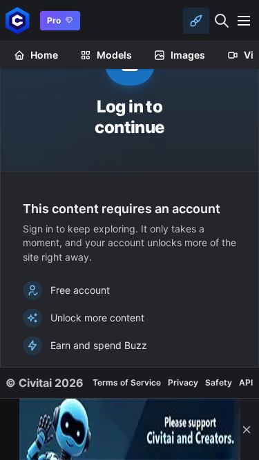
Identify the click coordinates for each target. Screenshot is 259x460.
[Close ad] (246, 429)
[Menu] (243, 20)
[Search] (221, 20)
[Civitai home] (17, 20)
